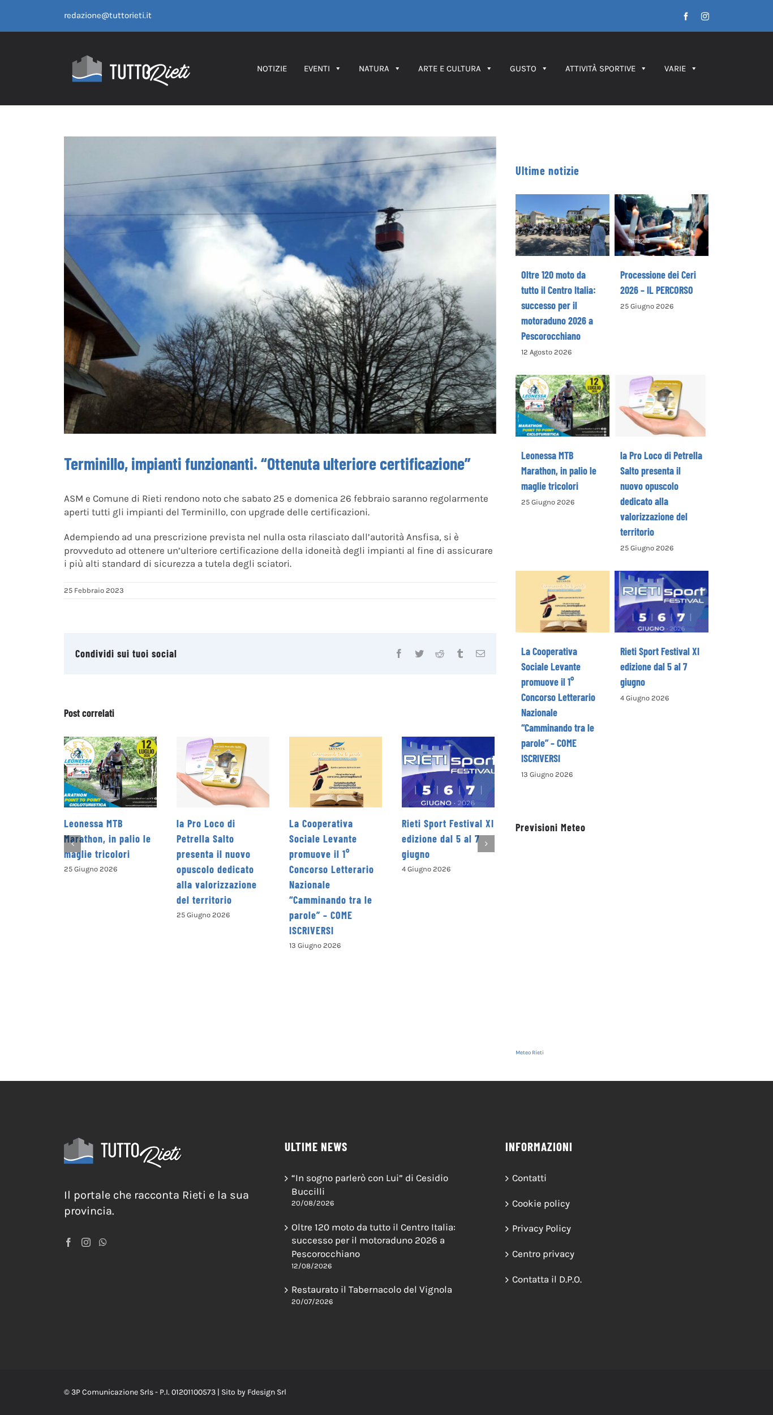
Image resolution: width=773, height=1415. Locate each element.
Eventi (317, 68)
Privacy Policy (541, 1228)
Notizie (272, 68)
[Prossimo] (486, 843)
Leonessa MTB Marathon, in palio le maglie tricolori (107, 838)
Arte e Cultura (449, 68)
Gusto (523, 68)
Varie (675, 68)
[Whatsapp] (103, 1242)
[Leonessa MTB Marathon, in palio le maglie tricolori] (110, 772)
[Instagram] (86, 1242)
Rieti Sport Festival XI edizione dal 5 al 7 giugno (448, 838)
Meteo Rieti (530, 1052)
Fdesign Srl (266, 1392)
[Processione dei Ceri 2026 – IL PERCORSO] (661, 225)
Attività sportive (600, 68)
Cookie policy (541, 1203)
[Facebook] (68, 1242)
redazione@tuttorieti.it (108, 15)
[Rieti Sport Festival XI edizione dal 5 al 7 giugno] (448, 772)
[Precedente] (72, 843)
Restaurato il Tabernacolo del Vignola (371, 1289)
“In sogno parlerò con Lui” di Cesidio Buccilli (369, 1184)
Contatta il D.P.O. (547, 1279)
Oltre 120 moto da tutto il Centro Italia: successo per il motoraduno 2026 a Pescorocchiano (558, 305)
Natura (374, 68)
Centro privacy (543, 1253)
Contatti (529, 1177)
